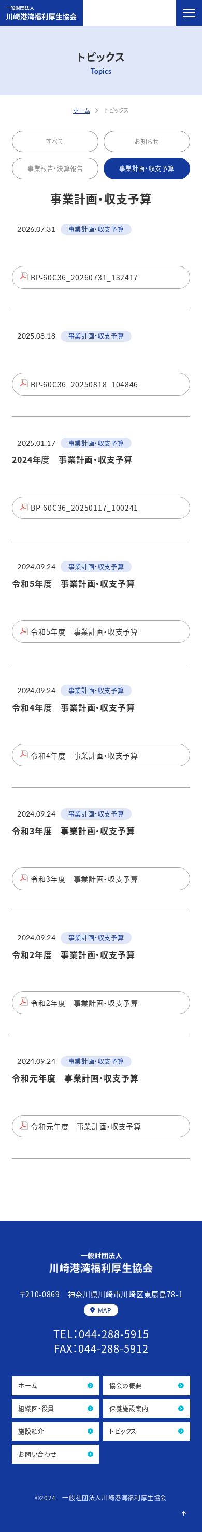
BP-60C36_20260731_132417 (84, 277)
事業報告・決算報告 (55, 168)
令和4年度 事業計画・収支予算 (84, 755)
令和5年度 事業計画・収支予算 (84, 631)
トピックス (123, 1431)
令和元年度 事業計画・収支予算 (86, 1126)
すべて (55, 141)
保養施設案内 (129, 1408)
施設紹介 (31, 1431)
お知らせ (146, 141)
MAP (105, 1309)
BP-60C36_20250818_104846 (84, 384)
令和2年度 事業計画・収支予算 (84, 1002)
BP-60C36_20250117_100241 (84, 507)
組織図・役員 (36, 1408)
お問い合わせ (37, 1454)
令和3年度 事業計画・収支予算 (84, 879)
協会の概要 (125, 1385)
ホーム (27, 1385)
